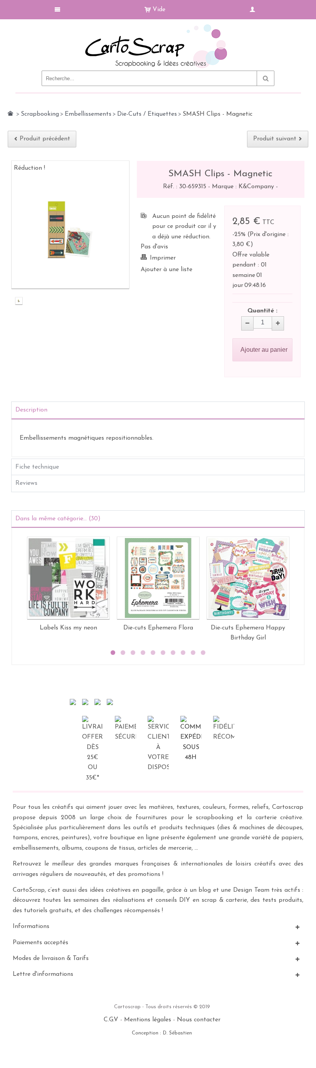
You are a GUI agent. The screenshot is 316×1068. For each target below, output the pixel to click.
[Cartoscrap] (158, 27)
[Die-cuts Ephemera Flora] (158, 578)
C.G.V (111, 1020)
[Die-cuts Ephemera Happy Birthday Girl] (248, 578)
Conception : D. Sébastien (162, 1033)
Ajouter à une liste (166, 270)
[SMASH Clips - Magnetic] (18, 301)
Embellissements (88, 114)
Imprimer (163, 258)
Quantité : (262, 311)
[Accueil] (10, 113)
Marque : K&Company (244, 187)
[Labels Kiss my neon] (68, 578)
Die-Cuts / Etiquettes (147, 114)
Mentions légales (147, 1020)
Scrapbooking (40, 114)
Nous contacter (198, 1020)
